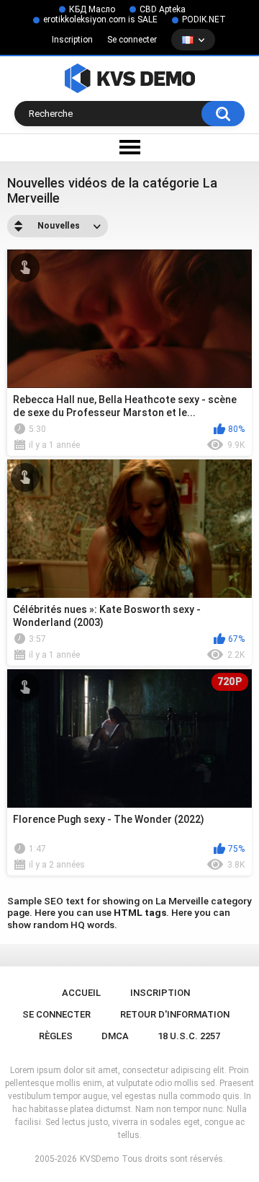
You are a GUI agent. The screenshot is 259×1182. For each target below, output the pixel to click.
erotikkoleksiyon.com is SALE (100, 19)
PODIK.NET (204, 19)
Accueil (81, 992)
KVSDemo (99, 1159)
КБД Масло (92, 9)
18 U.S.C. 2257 (189, 1036)
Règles (56, 1036)
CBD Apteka (163, 9)
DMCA (115, 1036)
